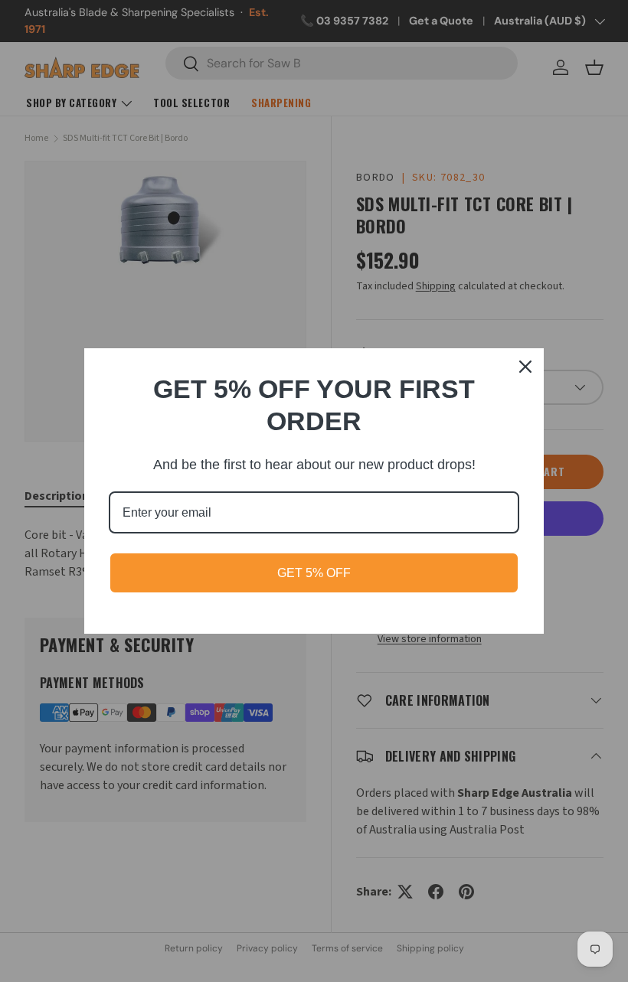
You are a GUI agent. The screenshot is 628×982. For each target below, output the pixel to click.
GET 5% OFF (314, 572)
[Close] (525, 366)
